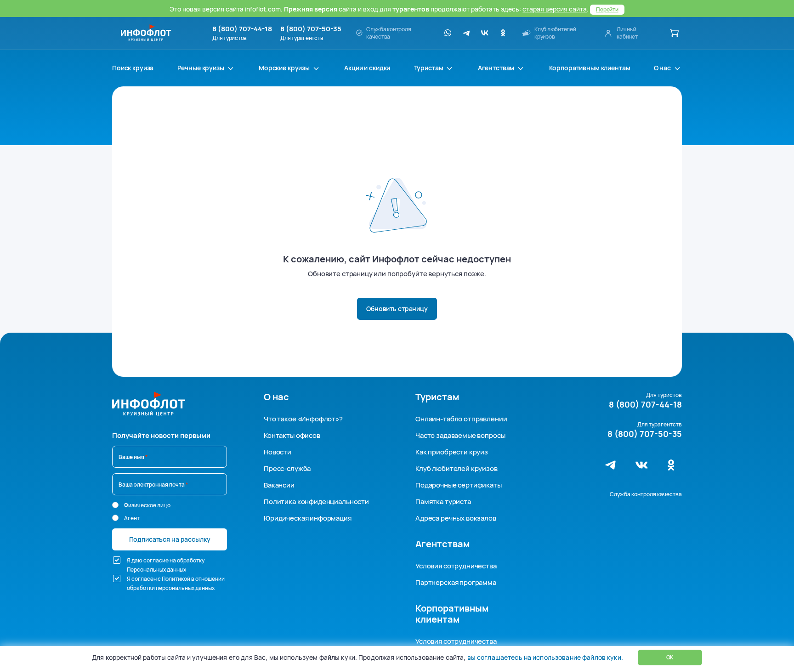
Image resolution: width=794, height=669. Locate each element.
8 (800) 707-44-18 (242, 29)
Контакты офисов (292, 435)
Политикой (176, 579)
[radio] (115, 505)
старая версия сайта (554, 9)
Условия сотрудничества (456, 566)
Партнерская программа (455, 582)
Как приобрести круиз (451, 452)
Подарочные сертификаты (458, 485)
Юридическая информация (308, 518)
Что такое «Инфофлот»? (303, 419)
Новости (277, 452)
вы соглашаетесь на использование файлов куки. (545, 657)
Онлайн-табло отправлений (461, 419)
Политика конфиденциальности (316, 501)
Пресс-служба (287, 468)
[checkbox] (116, 560)
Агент (132, 518)
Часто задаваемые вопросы (460, 435)
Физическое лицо (147, 505)
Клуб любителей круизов (456, 468)
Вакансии (279, 485)
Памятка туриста (443, 501)
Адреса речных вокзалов (455, 518)
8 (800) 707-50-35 (310, 29)
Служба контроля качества (646, 494)
